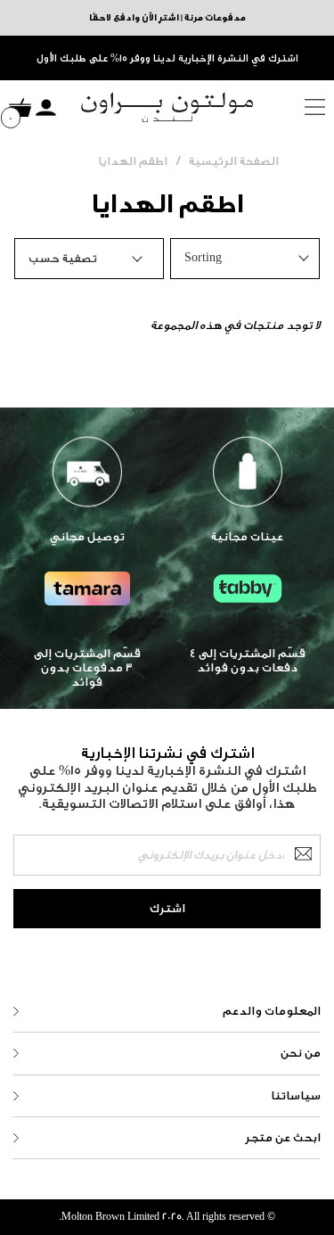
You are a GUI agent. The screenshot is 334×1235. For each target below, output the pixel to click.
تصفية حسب (63, 258)
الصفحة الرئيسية (234, 161)
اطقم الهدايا (132, 161)
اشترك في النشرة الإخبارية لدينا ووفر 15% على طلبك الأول (167, 58)
